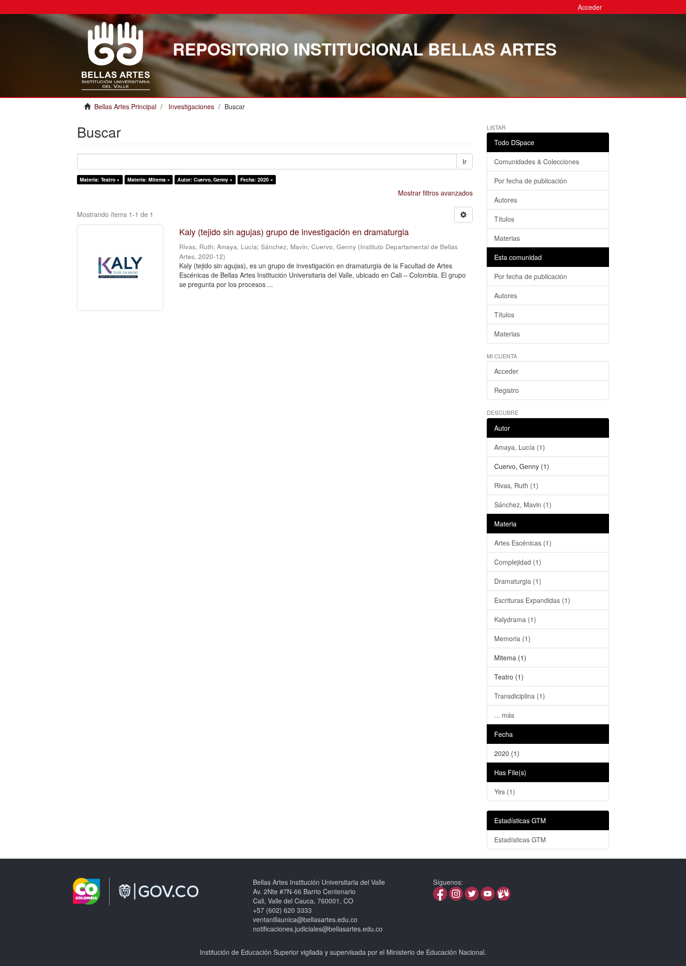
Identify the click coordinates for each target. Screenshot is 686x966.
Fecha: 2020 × (256, 179)
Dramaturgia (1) (517, 581)
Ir (464, 161)
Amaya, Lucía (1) (519, 447)
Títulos (504, 219)
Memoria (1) (512, 638)
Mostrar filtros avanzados (435, 192)
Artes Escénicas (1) (523, 542)
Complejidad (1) (517, 562)
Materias (507, 238)
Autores (505, 199)
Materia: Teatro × (99, 179)
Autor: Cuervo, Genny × (204, 179)
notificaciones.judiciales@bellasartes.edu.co (318, 928)
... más (504, 715)
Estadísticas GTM (520, 839)
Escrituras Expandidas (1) (532, 600)
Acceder (506, 371)
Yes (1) (504, 791)
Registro (506, 390)
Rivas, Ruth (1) (516, 485)
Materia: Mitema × (148, 179)
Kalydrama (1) (515, 619)
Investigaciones (191, 106)
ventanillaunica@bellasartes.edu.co (305, 919)
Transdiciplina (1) (519, 695)
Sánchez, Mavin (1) (523, 504)
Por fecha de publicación (530, 180)
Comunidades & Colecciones (536, 161)
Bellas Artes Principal (125, 106)
